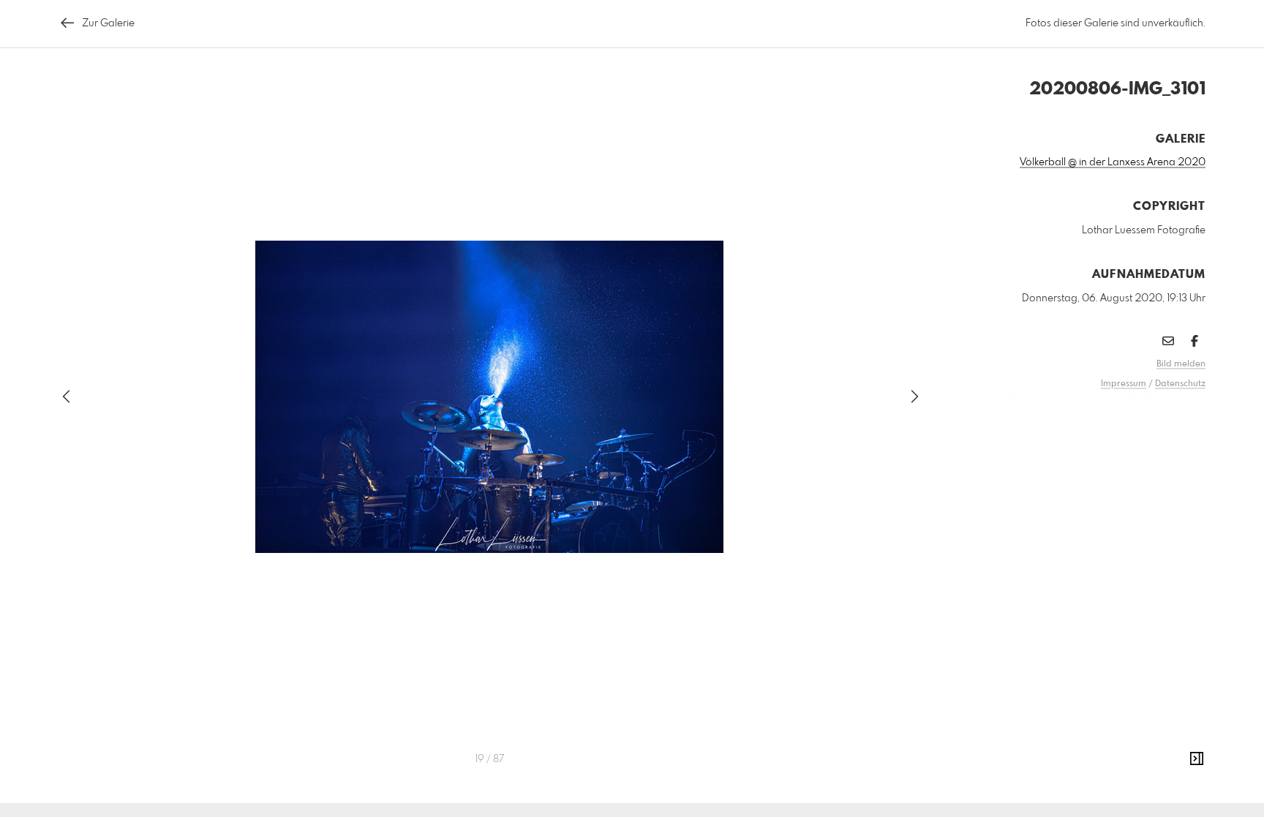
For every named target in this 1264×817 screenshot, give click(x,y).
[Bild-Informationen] (1196, 759)
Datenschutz (1180, 384)
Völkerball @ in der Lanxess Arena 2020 (1112, 162)
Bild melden (1180, 364)
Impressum (1123, 384)
